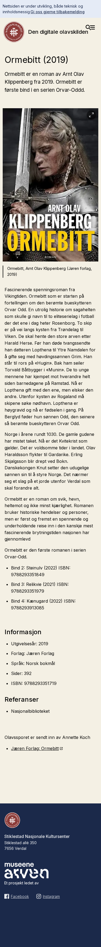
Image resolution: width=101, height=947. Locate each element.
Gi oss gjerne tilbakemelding (57, 11)
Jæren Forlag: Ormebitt (35, 748)
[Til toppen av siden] (94, 931)
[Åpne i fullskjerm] (91, 115)
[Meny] (90, 27)
